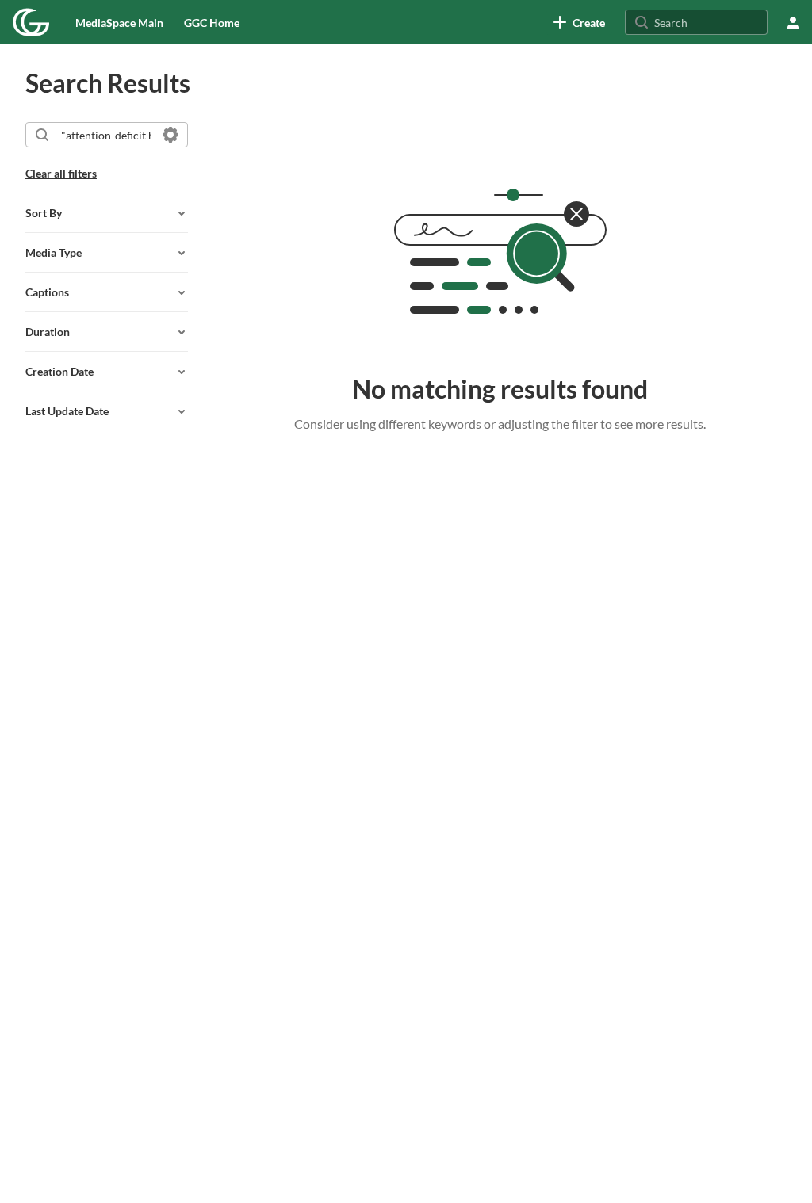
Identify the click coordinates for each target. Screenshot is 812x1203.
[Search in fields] (170, 134)
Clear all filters (61, 173)
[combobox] (106, 135)
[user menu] (793, 22)
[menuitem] (119, 22)
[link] (579, 22)
